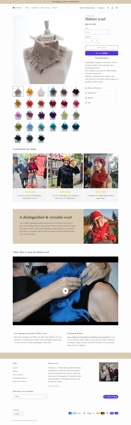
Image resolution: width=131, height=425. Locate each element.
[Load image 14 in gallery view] (29, 114)
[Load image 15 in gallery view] (41, 114)
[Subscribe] (45, 396)
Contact (15, 371)
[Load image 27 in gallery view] (41, 137)
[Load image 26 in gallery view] (29, 137)
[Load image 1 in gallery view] (18, 91)
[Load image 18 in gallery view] (76, 114)
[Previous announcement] (13, 2)
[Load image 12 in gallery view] (76, 103)
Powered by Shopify (31, 420)
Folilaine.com (21, 420)
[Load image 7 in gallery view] (18, 103)
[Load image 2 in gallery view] (29, 91)
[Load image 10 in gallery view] (53, 103)
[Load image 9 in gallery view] (41, 103)
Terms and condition (20, 381)
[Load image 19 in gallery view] (18, 126)
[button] (108, 8)
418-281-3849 (53, 386)
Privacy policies (18, 374)
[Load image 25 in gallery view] (18, 137)
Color (87, 28)
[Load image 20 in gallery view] (29, 126)
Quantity (88, 37)
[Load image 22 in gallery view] (53, 126)
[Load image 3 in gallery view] (41, 91)
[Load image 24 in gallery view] (76, 126)
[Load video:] (65, 291)
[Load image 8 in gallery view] (29, 103)
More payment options (101, 57)
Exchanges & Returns (20, 378)
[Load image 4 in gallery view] (53, 91)
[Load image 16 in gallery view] (53, 114)
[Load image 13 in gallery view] (18, 114)
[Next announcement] (117, 2)
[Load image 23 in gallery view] (64, 126)
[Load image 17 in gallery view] (64, 114)
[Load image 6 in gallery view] (76, 91)
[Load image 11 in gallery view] (64, 103)
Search (15, 368)
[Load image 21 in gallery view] (41, 126)
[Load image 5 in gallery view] (64, 91)
